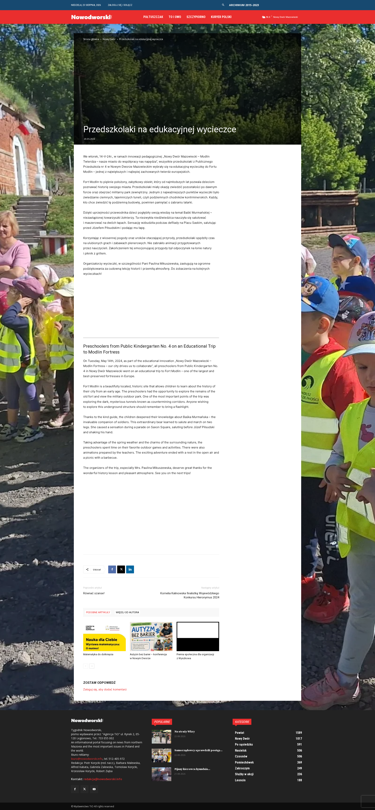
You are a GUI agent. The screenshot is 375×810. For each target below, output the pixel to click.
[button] (223, 5)
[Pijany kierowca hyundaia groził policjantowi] (161, 774)
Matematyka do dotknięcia (98, 654)
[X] (121, 569)
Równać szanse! (93, 593)
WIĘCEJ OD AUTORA (127, 612)
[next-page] (91, 666)
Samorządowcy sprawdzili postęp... (198, 750)
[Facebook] (112, 569)
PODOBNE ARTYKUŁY (98, 612)
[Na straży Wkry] (161, 737)
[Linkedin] (130, 569)
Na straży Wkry (184, 731)
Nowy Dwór (109, 39)
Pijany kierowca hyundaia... (192, 769)
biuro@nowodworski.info (87, 759)
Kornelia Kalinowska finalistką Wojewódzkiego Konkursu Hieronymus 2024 (189, 595)
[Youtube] (94, 789)
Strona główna (91, 39)
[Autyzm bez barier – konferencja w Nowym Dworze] (151, 636)
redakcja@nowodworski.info (103, 779)
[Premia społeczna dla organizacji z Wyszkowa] (198, 636)
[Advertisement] (151, 308)
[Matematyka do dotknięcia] (104, 636)
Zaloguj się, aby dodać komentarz (105, 689)
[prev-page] (85, 666)
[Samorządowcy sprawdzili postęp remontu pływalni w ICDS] (161, 755)
